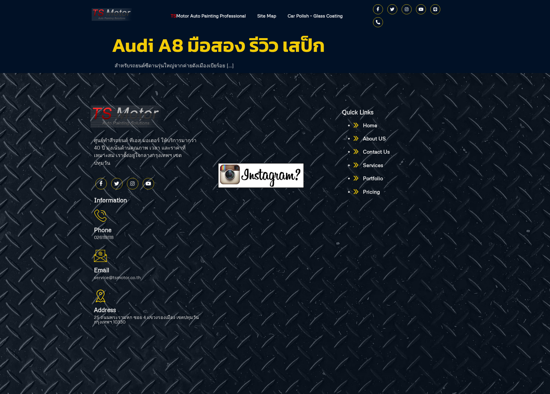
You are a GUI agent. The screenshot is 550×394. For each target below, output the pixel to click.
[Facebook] (378, 9)
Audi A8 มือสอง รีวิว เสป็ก (218, 45)
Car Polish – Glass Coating (315, 16)
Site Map (266, 16)
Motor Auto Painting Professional (208, 16)
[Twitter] (392, 9)
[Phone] (378, 22)
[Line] (435, 9)
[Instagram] (407, 9)
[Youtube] (421, 9)
